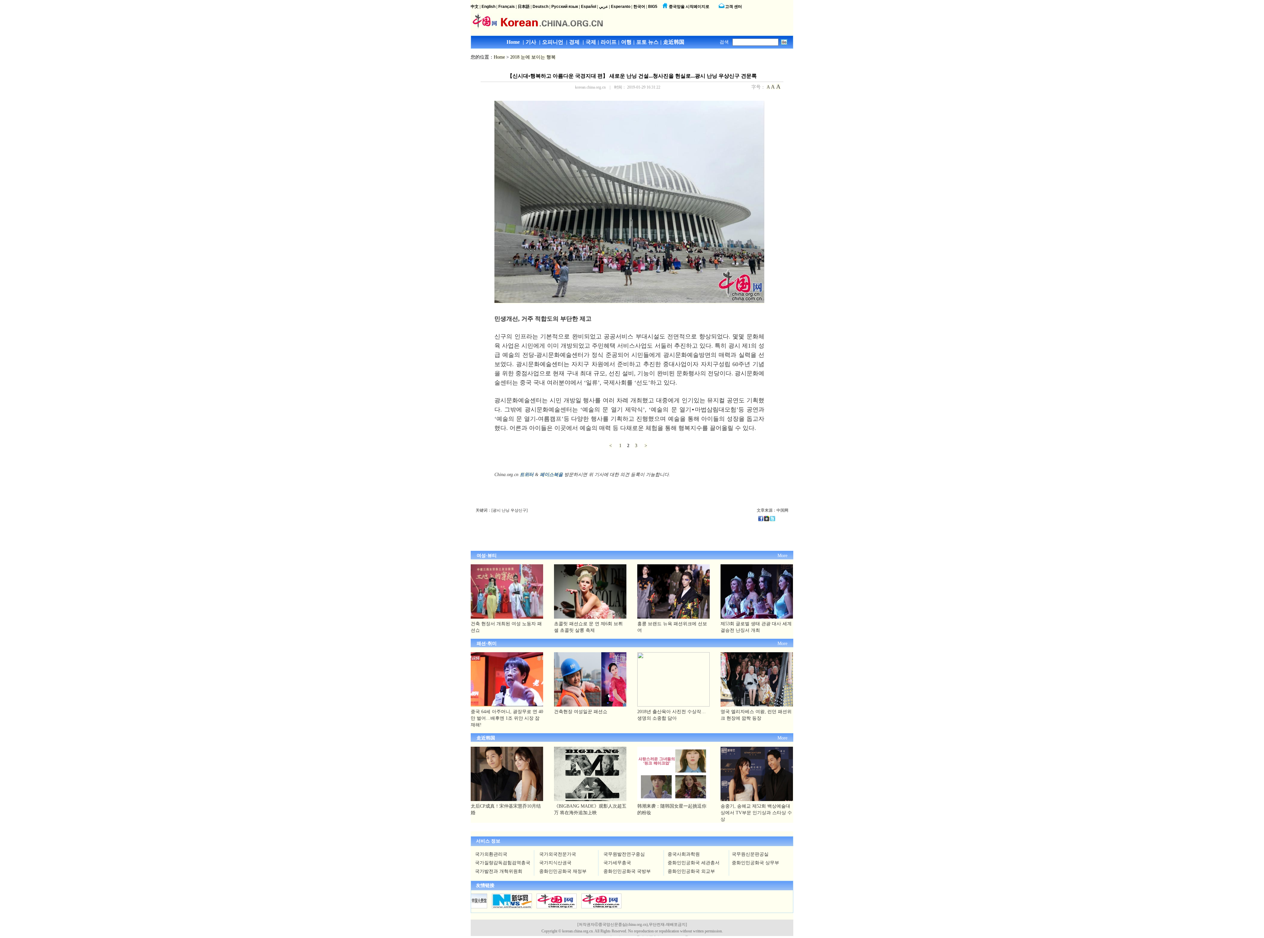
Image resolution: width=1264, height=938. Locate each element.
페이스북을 (551, 474)
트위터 (527, 474)
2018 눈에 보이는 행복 (533, 57)
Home (499, 57)
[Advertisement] (569, 534)
